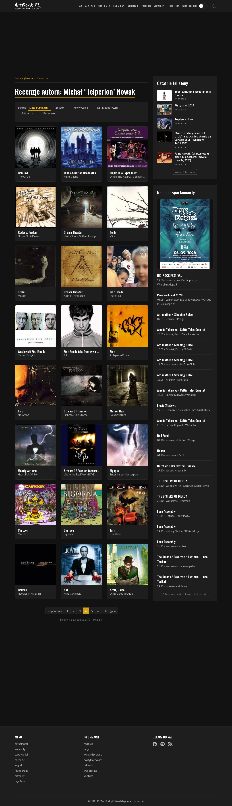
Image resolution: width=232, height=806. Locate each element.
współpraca (90, 770)
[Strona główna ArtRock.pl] (28, 6)
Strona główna (24, 78)
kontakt (88, 775)
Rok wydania (80, 107)
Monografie (189, 6)
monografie (21, 770)
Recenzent (49, 113)
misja (86, 749)
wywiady (20, 781)
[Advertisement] (116, 41)
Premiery (119, 6)
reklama (88, 765)
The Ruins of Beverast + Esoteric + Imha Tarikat (182, 559)
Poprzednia (55, 611)
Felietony (173, 6)
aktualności (21, 743)
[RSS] (170, 744)
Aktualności (87, 6)
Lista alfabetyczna (107, 107)
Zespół (59, 107)
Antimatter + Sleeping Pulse (175, 314)
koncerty (20, 749)
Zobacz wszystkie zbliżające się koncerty (185, 594)
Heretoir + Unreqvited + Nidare (176, 465)
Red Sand (163, 435)
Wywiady (159, 6)
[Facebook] (155, 744)
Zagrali (146, 6)
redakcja (88, 743)
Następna (109, 611)
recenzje (20, 760)
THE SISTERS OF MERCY (172, 481)
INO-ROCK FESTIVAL (169, 275)
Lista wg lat (27, 113)
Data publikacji (38, 107)
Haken (161, 450)
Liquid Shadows (166, 405)
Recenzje (132, 6)
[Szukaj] (214, 6)
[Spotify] (162, 744)
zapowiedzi (21, 754)
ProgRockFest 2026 (170, 295)
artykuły (19, 775)
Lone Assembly (166, 511)
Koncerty (104, 6)
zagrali (18, 765)
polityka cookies (93, 760)
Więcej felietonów (185, 171)
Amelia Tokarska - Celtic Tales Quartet (181, 329)
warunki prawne (93, 754)
